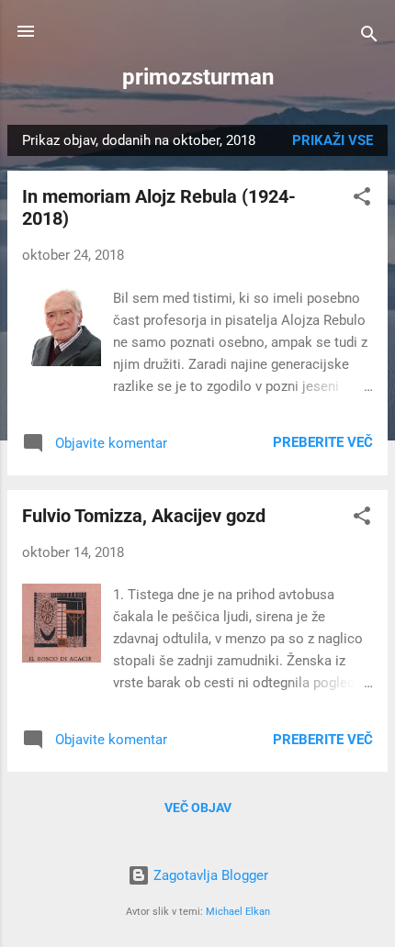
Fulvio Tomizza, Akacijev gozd (143, 516)
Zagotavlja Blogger (209, 875)
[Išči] (369, 37)
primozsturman (198, 77)
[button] (362, 199)
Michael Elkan (238, 912)
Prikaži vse (332, 140)
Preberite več (323, 442)
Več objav (197, 807)
